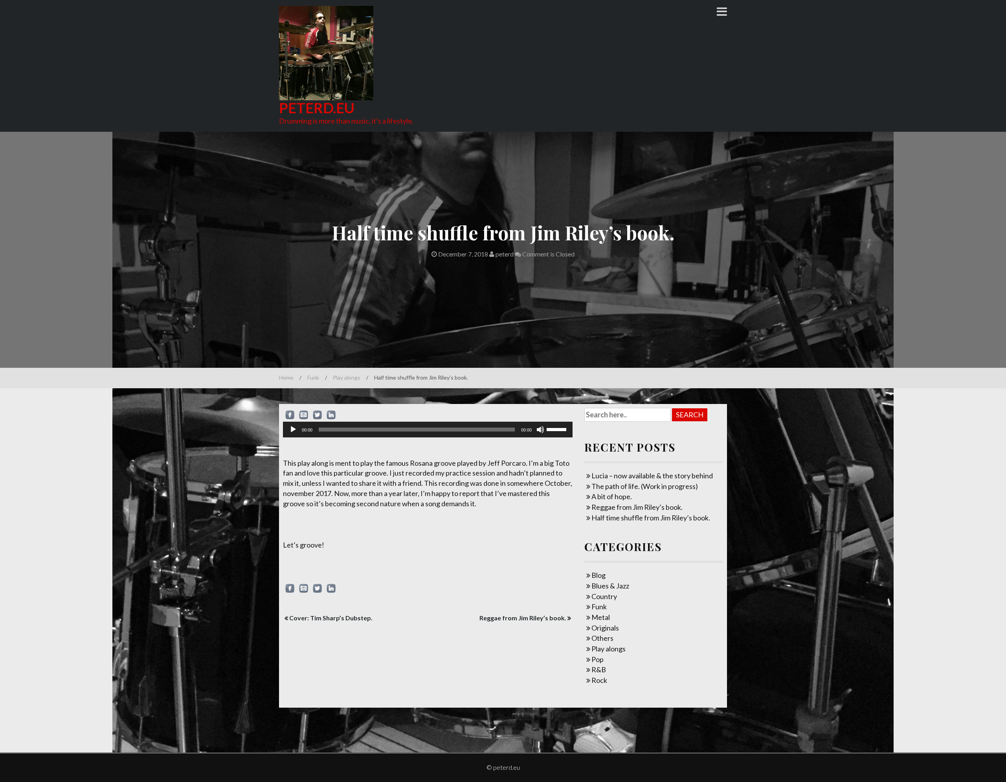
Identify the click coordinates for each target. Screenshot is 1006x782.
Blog (598, 575)
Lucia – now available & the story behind (652, 475)
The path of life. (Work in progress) (644, 486)
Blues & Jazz (610, 585)
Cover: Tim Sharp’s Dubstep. (331, 618)
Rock (599, 680)
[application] (428, 429)
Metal (600, 617)
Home (286, 377)
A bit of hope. (611, 496)
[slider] (558, 429)
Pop (597, 659)
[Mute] (540, 429)
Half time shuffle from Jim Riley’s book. (650, 517)
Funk (313, 377)
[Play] (293, 429)
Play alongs (346, 377)
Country (604, 596)
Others (602, 638)
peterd (504, 254)
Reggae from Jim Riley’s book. (522, 618)
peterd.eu (316, 107)
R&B (598, 669)
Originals (605, 627)
